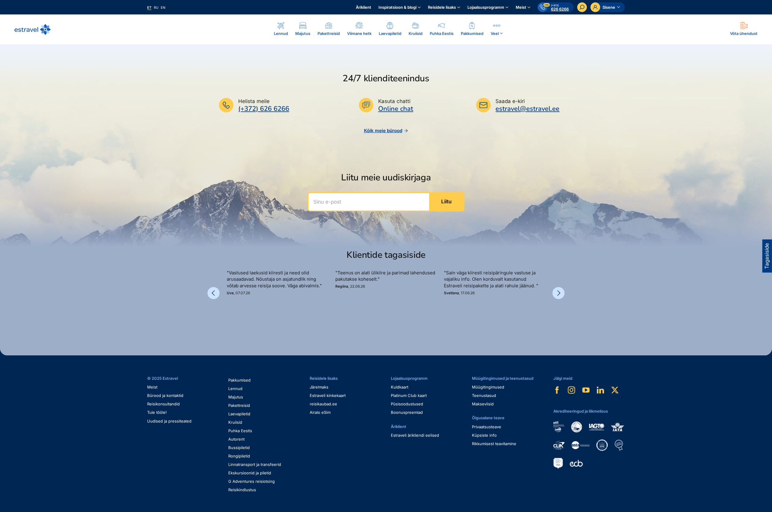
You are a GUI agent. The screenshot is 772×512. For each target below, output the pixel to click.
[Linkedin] (600, 390)
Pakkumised (239, 380)
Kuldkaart (399, 387)
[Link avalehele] (32, 29)
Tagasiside (767, 256)
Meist (521, 7)
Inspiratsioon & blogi (397, 7)
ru (156, 7)
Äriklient (363, 7)
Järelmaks (319, 387)
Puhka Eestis (240, 430)
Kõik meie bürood (383, 130)
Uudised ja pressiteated (169, 421)
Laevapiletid (239, 413)
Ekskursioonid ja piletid (249, 472)
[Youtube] (586, 390)
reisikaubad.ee (323, 403)
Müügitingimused (488, 387)
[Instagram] (571, 390)
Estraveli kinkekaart (328, 395)
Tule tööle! (157, 412)
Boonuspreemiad (407, 412)
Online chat (395, 109)
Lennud (235, 388)
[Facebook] (557, 390)
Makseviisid (483, 403)
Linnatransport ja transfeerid (254, 464)
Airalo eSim (320, 412)
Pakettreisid (239, 405)
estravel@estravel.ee (527, 108)
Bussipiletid (239, 447)
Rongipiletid (239, 456)
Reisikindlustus (242, 489)
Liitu (446, 201)
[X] (615, 390)
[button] (229, 316)
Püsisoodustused (407, 403)
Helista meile (254, 101)
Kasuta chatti (394, 101)
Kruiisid (235, 422)
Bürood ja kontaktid (165, 395)
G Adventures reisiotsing (251, 481)
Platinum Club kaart (409, 395)
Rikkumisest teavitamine (494, 443)
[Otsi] (582, 7)
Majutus (235, 397)
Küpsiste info (484, 435)
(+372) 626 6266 (263, 108)
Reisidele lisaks (442, 7)
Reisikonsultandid (163, 403)
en (163, 7)
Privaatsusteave (486, 426)
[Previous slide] (213, 293)
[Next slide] (558, 293)
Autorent (236, 439)
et (149, 7)
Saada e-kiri (510, 101)
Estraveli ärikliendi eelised (415, 435)
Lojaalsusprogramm (485, 7)
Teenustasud (484, 395)
